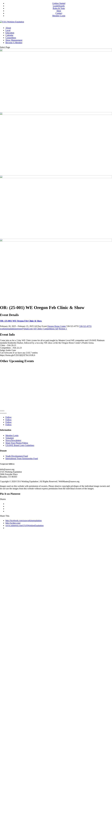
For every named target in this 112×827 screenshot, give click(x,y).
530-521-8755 (85, 326)
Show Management (13, 40)
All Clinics (37, 329)
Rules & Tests (59, 8)
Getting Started (58, 3)
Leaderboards (59, 6)
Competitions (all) (50, 329)
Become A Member (13, 42)
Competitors (10, 37)
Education (9, 33)
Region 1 (63, 329)
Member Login (58, 16)
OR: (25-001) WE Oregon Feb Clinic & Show (21, 321)
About (8, 28)
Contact (58, 13)
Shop (59, 11)
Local (7, 30)
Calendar (9, 35)
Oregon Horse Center (56, 326)
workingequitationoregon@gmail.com (16, 329)
